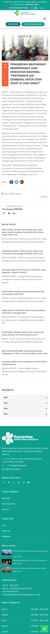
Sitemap (6, 531)
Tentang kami (8, 504)
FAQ (3, 525)
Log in (42, 8)
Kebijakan (6, 536)
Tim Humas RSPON (12, 209)
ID (35, 8)
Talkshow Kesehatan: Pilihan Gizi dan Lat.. (30, 560)
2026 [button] (6, 397)
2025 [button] (6, 403)
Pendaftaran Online (33, 24)
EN (32, 8)
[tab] (25, 397)
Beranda (6, 498)
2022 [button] (6, 414)
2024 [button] (6, 408)
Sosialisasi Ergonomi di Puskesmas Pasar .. (30, 568)
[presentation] (4, 46)
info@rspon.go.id (18, 465)
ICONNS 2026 (13, 24)
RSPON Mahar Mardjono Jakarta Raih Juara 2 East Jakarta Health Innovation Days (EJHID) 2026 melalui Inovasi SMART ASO (23, 232)
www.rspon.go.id (12, 469)
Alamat (5, 509)
